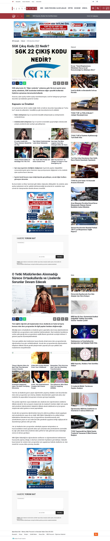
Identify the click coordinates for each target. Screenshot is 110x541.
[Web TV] (93, 1)
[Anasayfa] (13, 1)
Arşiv (33, 1)
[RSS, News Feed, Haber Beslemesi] (96, 534)
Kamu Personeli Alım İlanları (55, 8)
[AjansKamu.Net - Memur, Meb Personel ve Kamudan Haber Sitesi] (24, 8)
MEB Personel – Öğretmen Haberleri (56, 534)
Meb (41, 8)
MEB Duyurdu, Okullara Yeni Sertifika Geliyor (45, 16)
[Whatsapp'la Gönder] (24, 83)
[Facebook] (13, 83)
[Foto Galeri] (97, 1)
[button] (58, 83)
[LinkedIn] (20, 83)
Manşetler (18, 1)
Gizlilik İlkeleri (33, 534)
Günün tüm (92, 16)
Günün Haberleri (26, 1)
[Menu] (93, 8)
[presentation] (18, 16)
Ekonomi (77, 8)
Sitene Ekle (38, 1)
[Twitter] (17, 83)
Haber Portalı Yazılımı (20, 538)
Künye (20, 534)
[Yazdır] (54, 83)
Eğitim (70, 8)
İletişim (26, 534)
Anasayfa (16, 41)
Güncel (84, 8)
